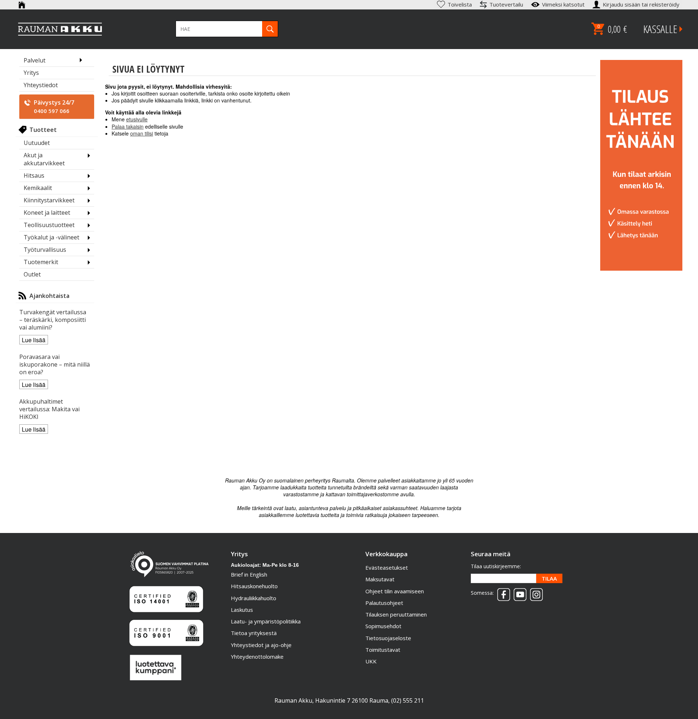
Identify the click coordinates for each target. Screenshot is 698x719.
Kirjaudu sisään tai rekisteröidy (642, 4)
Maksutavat (379, 579)
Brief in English (249, 574)
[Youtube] (518, 592)
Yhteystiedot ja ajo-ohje (261, 645)
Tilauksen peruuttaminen (396, 614)
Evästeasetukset (386, 567)
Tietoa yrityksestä (254, 633)
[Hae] (270, 29)
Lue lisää (33, 340)
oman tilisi (141, 133)
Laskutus (242, 609)
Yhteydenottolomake (257, 656)
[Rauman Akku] (60, 29)
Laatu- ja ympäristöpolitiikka (266, 621)
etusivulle (137, 119)
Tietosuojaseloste (388, 638)
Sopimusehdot (383, 626)
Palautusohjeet (384, 602)
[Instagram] (534, 592)
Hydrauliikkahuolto (253, 598)
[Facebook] (502, 592)
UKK (371, 661)
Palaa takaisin (128, 126)
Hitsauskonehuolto (254, 586)
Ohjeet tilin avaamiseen (394, 591)
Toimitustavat (382, 649)
